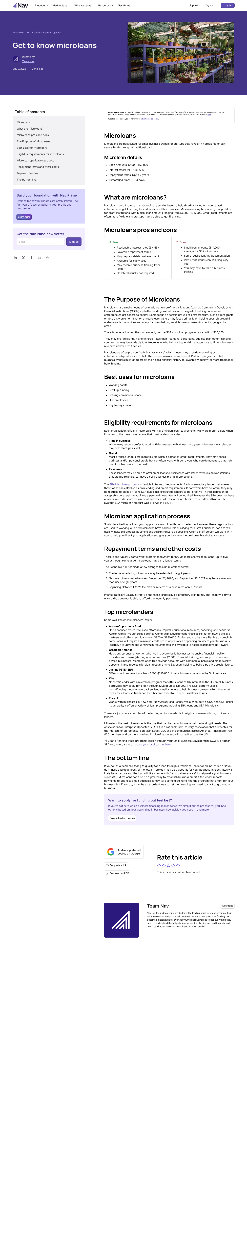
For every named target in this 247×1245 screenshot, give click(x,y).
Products (40, 5)
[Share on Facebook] (31, 257)
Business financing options (46, 32)
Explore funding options (122, 818)
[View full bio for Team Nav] (121, 920)
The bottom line (26, 179)
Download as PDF (119, 873)
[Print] (47, 257)
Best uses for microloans (32, 147)
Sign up (74, 241)
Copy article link (118, 865)
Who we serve (82, 5)
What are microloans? (30, 128)
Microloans (23, 122)
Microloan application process (35, 160)
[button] (159, 866)
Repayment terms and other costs (38, 166)
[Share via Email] (39, 257)
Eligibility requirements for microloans (40, 154)
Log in (228, 5)
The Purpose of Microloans (33, 141)
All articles (227, 905)
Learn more (24, 216)
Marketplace (60, 5)
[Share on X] (23, 257)
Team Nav (28, 61)
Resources (104, 5)
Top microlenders (27, 173)
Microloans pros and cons (33, 135)
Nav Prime (124, 5)
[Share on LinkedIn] (15, 257)
